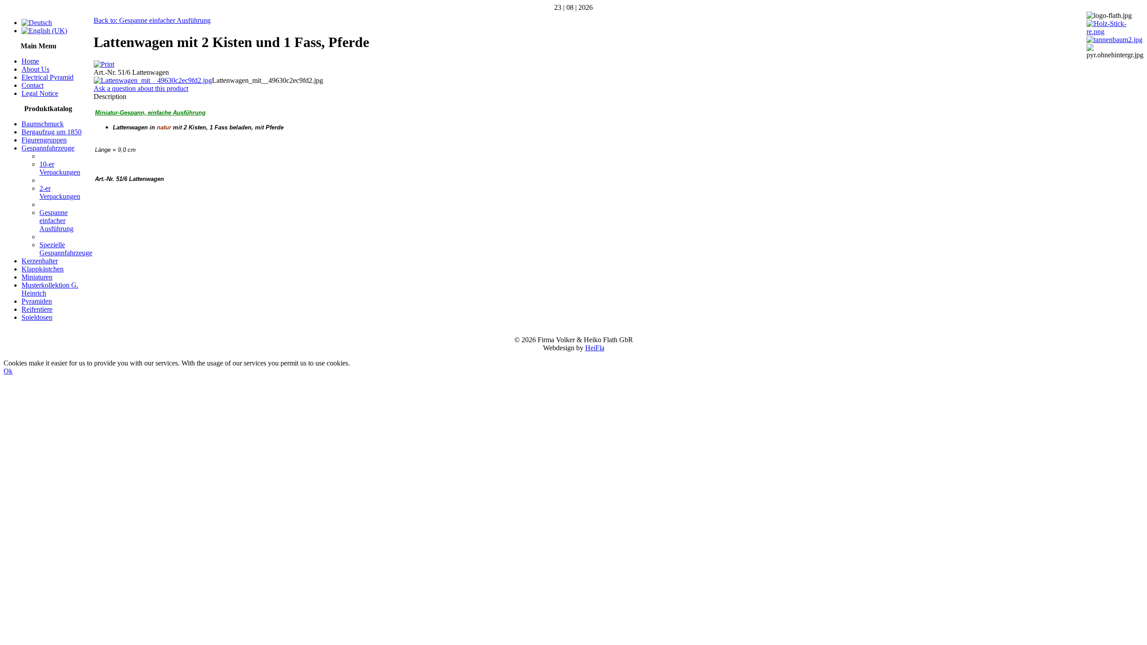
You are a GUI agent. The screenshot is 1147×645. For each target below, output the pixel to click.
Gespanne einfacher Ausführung (56, 220)
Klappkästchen (43, 269)
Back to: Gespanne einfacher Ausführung (152, 20)
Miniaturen (37, 277)
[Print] (104, 64)
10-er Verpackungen (59, 168)
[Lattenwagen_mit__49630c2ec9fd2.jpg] (153, 80)
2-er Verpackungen (59, 192)
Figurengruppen (44, 140)
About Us (35, 69)
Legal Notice (40, 93)
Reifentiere (37, 309)
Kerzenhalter (40, 261)
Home (30, 61)
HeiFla (594, 348)
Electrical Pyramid (47, 77)
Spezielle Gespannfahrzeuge (65, 249)
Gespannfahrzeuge (48, 148)
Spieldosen (37, 317)
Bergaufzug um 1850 (52, 132)
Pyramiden (37, 301)
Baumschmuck (43, 124)
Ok (8, 371)
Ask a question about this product (141, 88)
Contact (32, 85)
